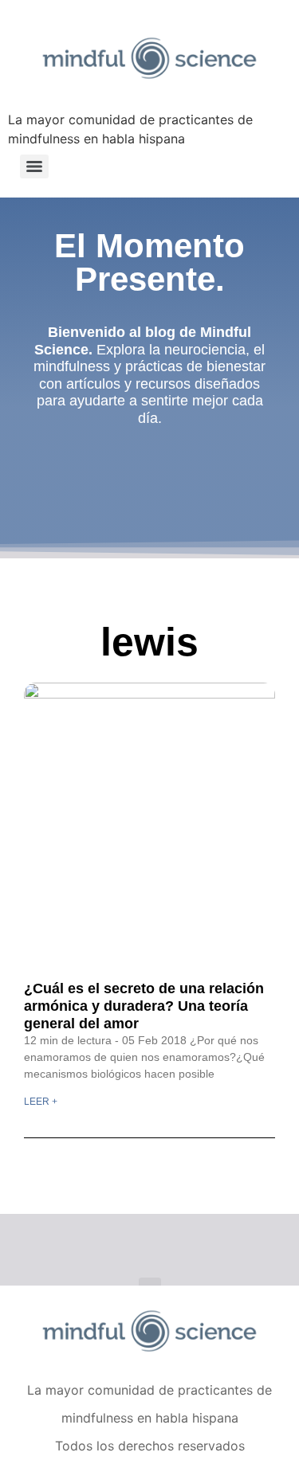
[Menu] (34, 166)
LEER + (40, 1101)
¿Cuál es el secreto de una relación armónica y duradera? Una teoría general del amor (144, 1006)
